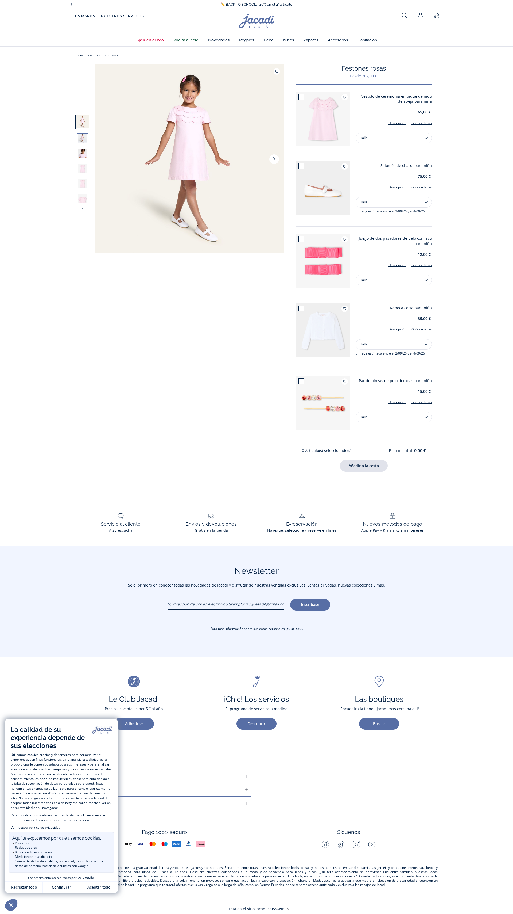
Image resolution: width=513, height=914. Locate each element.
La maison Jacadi (94, 789)
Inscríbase (310, 604)
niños (146, 872)
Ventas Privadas (272, 885)
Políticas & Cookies (97, 803)
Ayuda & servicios (96, 776)
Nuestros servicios (122, 16)
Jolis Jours (383, 876)
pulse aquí (294, 628)
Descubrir (256, 723)
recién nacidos (348, 868)
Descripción (397, 123)
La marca (85, 16)
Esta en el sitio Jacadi (256, 908)
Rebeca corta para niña (411, 307)
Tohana (193, 880)
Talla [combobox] (363, 137)
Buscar (379, 723)
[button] (150, 40)
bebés (430, 868)
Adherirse (134, 723)
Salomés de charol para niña (406, 165)
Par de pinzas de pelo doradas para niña (395, 380)
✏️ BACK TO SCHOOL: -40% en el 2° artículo (256, 4)
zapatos (178, 868)
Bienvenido (83, 55)
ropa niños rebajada (249, 876)
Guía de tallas (421, 123)
